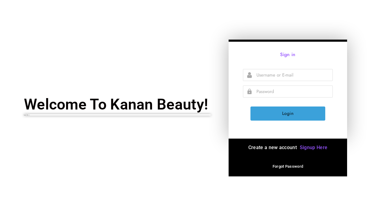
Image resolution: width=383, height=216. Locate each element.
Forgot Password (288, 166)
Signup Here (313, 147)
